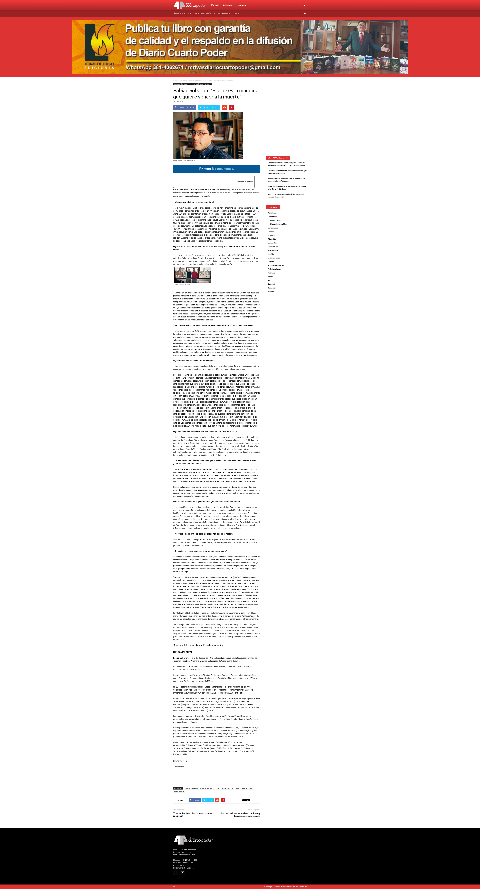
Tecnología (272, 288)
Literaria (195, 84)
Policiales (271, 273)
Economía (271, 235)
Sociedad (271, 284)
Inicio (175, 81)
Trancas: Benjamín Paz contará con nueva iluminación (193, 814)
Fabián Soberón (227, 788)
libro (237, 788)
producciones (179, 791)
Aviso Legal (199, 13)
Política (271, 276)
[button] (304, 5)
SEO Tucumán (179, 887)
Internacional (273, 250)
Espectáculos (273, 246)
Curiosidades (273, 228)
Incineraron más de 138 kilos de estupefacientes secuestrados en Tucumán (287, 179)
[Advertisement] (207, 180)
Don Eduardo (275, 220)
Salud (270, 280)
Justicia (271, 254)
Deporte (271, 231)
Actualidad (183, 81)
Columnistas (273, 216)
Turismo (271, 291)
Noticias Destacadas (205, 84)
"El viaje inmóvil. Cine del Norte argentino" (199, 788)
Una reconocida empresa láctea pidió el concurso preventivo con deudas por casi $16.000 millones (287, 164)
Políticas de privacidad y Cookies (218, 13)
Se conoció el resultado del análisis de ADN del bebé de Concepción (286, 195)
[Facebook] (301, 13)
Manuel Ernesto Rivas (278, 224)
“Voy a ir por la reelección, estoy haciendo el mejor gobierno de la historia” (287, 171)
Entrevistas (272, 243)
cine (218, 788)
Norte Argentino (247, 788)
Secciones (227, 5)
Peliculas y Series (274, 269)
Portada (215, 5)
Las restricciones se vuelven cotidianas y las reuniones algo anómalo (240, 814)
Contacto (242, 5)
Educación (272, 239)
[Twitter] (305, 13)
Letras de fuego (186, 84)
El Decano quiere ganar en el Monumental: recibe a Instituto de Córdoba (287, 187)
